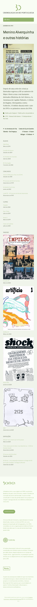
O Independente (26, 116)
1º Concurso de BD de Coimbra (11, 181)
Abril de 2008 (6, 159)
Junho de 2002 (7, 189)
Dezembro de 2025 (8, 430)
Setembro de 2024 (8, 464)
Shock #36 (6, 382)
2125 (4, 428)
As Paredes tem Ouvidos (10, 156)
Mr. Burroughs (7, 163)
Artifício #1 (6, 332)
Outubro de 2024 (7, 456)
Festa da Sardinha (8, 224)
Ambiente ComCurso (9, 187)
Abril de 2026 (6, 207)
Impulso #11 (6, 281)
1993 (6, 116)
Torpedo (5, 205)
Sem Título (6, 211)
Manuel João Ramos (15, 116)
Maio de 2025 (7, 441)
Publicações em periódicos (26, 113)
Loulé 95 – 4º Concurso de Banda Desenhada (15, 193)
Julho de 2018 (6, 226)
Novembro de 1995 (8, 195)
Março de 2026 (7, 334)
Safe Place (6, 144)
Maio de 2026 (7, 283)
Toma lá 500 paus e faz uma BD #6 (13, 174)
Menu (8, 19)
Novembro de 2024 (8, 450)
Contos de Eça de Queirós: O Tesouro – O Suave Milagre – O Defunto (26, 131)
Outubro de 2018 (7, 176)
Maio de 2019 (6, 219)
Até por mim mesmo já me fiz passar (13, 439)
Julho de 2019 (6, 213)
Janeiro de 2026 (7, 384)
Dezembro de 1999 (8, 183)
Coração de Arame (8, 150)
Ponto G (5, 217)
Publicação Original (11, 113)
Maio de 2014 (6, 146)
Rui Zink (5, 118)
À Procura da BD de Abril (9, 454)
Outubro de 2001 (7, 152)
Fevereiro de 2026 (8, 165)
